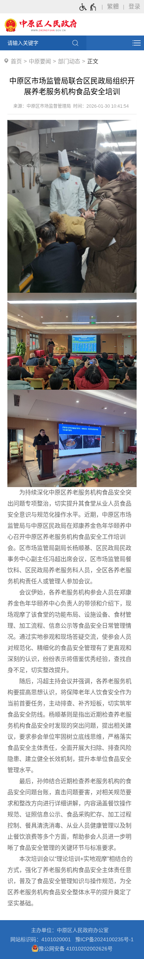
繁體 (113, 6)
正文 (92, 61)
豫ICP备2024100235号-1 (104, 939)
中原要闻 (40, 61)
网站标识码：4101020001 (42, 939)
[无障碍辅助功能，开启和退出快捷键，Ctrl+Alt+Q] (88, 7)
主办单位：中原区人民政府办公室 (72, 930)
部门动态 (69, 61)
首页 (16, 61)
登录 (134, 6)
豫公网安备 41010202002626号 (76, 949)
